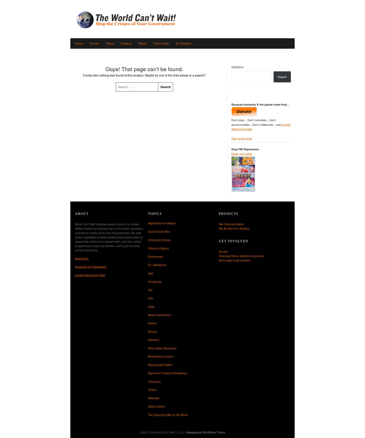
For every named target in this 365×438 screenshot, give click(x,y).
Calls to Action (156, 406)
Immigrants (154, 282)
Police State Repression (162, 348)
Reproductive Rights (160, 365)
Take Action (161, 43)
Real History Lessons (160, 356)
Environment (155, 256)
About (110, 43)
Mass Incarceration (159, 315)
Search (237, 67)
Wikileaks (153, 398)
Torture (152, 390)
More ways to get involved (234, 260)
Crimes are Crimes (159, 240)
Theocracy (154, 381)
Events (94, 43)
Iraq (150, 298)
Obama (152, 323)
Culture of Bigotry (158, 248)
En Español (183, 43)
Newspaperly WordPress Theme (205, 432)
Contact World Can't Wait (90, 275)
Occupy (152, 331)
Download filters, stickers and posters (241, 256)
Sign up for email (241, 138)
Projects (126, 43)
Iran (150, 290)
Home (79, 43)
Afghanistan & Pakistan (162, 223)
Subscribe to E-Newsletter (90, 267)
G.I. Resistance (157, 265)
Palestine (153, 340)
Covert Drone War (159, 231)
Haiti (150, 273)
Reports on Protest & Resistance (167, 373)
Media (143, 43)
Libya (151, 306)
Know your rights (241, 154)
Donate (223, 251)
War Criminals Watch (231, 224)
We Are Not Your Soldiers (234, 228)
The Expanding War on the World (168, 415)
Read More (82, 258)
